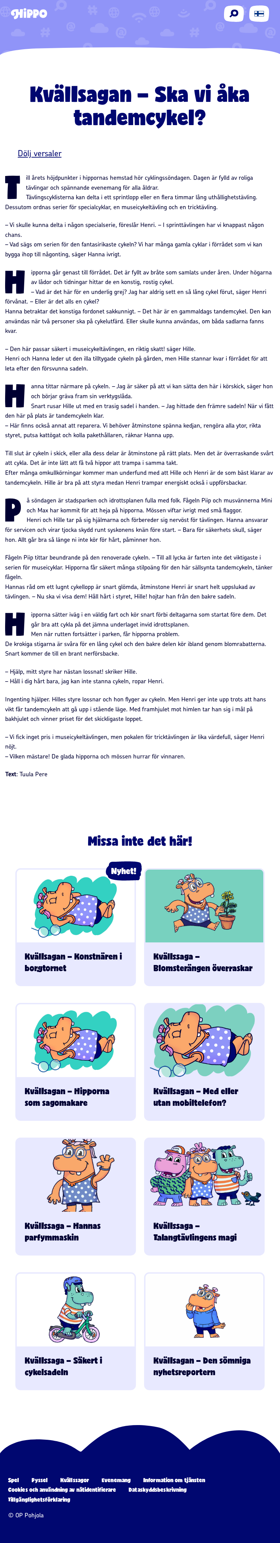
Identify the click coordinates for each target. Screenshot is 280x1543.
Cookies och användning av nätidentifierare (62, 1489)
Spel (13, 1480)
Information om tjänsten (174, 1480)
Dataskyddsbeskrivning (158, 1489)
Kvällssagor (74, 1480)
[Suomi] (259, 13)
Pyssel (40, 1480)
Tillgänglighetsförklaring (39, 1499)
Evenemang (116, 1480)
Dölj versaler (39, 153)
